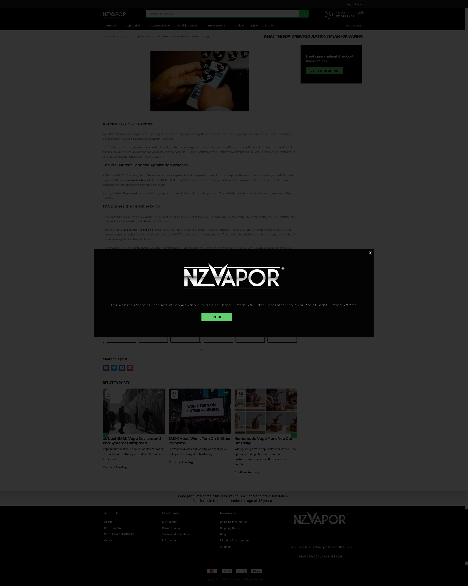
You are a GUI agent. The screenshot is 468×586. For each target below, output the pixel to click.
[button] (216, 317)
